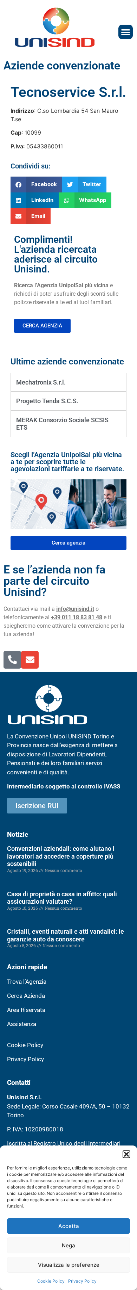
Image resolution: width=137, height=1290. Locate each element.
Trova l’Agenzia (26, 981)
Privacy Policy (82, 1281)
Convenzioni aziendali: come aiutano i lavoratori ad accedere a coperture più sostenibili (61, 856)
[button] (126, 1154)
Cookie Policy (51, 1281)
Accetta (68, 1226)
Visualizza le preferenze (68, 1264)
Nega (68, 1245)
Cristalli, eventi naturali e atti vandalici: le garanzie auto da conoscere (65, 935)
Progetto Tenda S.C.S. (47, 401)
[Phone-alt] (12, 660)
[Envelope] (30, 660)
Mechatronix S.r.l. (41, 382)
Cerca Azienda (26, 995)
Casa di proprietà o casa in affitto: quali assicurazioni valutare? (62, 897)
